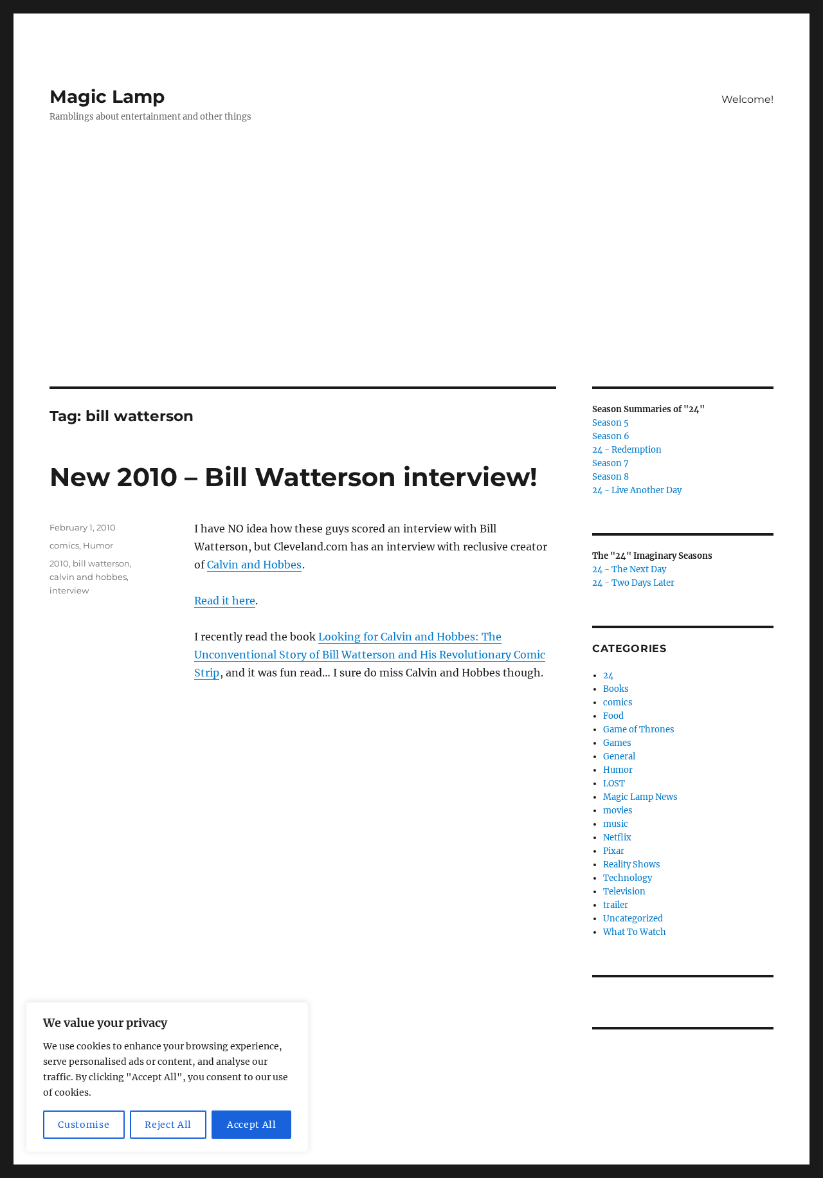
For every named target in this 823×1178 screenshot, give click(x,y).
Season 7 (610, 463)
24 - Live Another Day (637, 490)
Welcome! (747, 99)
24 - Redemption (627, 449)
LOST (614, 783)
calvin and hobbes (88, 577)
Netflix (617, 837)
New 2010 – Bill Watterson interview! (294, 477)
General (619, 756)
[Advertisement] (411, 291)
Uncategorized (633, 918)
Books (616, 689)
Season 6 (610, 436)
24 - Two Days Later (633, 582)
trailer (615, 905)
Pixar (613, 851)
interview (69, 590)
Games (617, 743)
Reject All (168, 1124)
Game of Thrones (638, 729)
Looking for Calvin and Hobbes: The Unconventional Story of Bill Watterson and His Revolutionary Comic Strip (369, 654)
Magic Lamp (107, 96)
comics (64, 545)
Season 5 (610, 422)
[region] (167, 1077)
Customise (83, 1124)
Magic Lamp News (640, 797)
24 (608, 675)
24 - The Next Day (629, 569)
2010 (59, 563)
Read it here (224, 600)
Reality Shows (631, 864)
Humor (98, 545)
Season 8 (610, 476)
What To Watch (634, 932)
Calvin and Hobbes (254, 564)
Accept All (251, 1124)
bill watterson (101, 563)
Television (624, 891)
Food (613, 716)
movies (618, 810)
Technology (627, 878)
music (615, 824)
